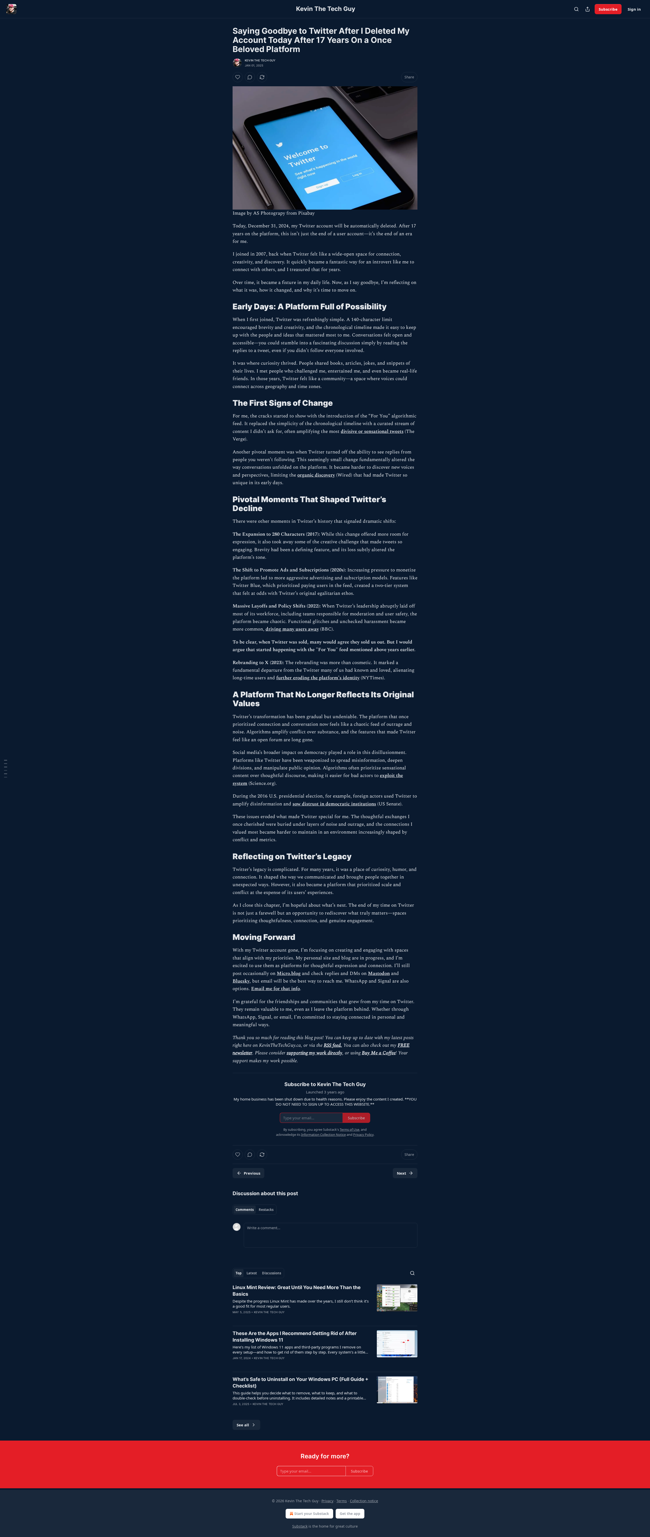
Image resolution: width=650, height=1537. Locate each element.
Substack (299, 1526)
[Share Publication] (587, 9)
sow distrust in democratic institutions (334, 804)
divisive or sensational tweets (372, 431)
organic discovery (316, 475)
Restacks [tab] (266, 1209)
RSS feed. (333, 1045)
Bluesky (241, 981)
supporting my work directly (314, 1053)
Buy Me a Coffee (379, 1053)
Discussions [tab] (271, 1273)
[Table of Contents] (5, 768)
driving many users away (292, 629)
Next (401, 1173)
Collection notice (364, 1500)
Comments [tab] (245, 1209)
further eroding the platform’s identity (318, 678)
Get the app (350, 1513)
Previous (252, 1173)
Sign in (634, 9)
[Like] (238, 77)
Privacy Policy (363, 1134)
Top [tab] (238, 1273)
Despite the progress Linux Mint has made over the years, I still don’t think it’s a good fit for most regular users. (301, 1303)
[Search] (576, 9)
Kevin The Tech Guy (260, 60)
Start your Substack (311, 1513)
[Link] (225, 306)
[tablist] (255, 1210)
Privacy (327, 1500)
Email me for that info (275, 988)
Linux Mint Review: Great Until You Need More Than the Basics (297, 1291)
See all (243, 1424)
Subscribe (608, 9)
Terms (341, 1500)
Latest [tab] (252, 1273)
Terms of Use (349, 1129)
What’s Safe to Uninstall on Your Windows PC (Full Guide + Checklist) (300, 1382)
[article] (325, 1303)
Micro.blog (289, 973)
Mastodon (379, 973)
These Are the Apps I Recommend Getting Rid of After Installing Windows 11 (295, 1336)
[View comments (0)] (250, 77)
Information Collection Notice (323, 1134)
